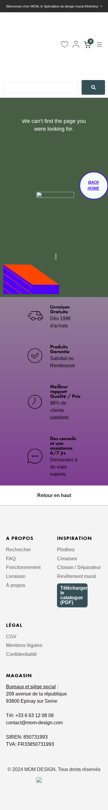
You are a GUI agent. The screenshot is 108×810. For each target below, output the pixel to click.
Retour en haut (54, 495)
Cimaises (67, 558)
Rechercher (18, 549)
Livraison (16, 576)
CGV (11, 636)
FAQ (11, 558)
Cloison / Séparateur (79, 567)
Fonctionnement (23, 567)
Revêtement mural (76, 576)
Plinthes (65, 549)
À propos (15, 585)
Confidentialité (21, 654)
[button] (101, 44)
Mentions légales (24, 645)
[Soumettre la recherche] (93, 87)
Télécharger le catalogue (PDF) (74, 595)
